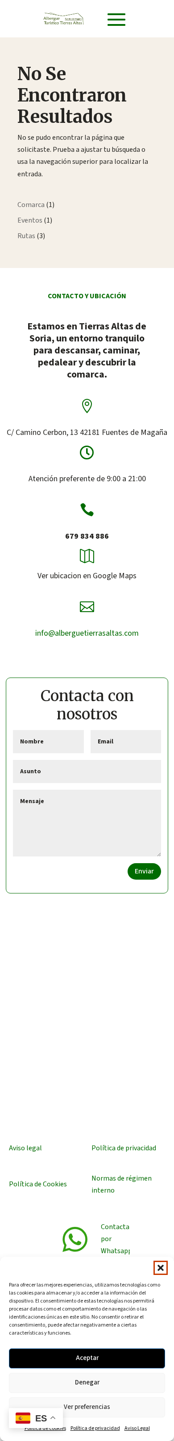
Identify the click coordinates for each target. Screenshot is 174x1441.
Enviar (144, 871)
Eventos (29, 220)
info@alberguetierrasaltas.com (87, 633)
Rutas (26, 236)
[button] (160, 1267)
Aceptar (87, 1358)
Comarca (31, 205)
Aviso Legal (137, 1428)
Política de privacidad (95, 1428)
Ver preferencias (87, 1407)
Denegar (87, 1382)
